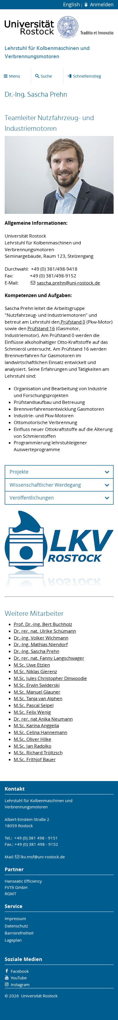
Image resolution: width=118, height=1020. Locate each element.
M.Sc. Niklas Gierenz (35, 672)
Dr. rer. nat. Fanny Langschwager (49, 658)
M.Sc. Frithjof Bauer (35, 759)
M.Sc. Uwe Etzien (32, 665)
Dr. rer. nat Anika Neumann (43, 719)
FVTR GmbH (16, 887)
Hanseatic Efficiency (23, 881)
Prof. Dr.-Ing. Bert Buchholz (43, 624)
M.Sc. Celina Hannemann (40, 732)
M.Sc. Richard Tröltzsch (38, 753)
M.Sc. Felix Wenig (32, 712)
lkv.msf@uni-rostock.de (43, 856)
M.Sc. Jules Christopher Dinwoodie (50, 678)
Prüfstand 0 (72, 322)
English (72, 4)
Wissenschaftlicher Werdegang (45, 485)
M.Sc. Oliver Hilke (32, 739)
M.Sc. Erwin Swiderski (37, 685)
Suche (46, 76)
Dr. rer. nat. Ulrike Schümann (45, 631)
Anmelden (101, 4)
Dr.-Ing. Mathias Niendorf (41, 644)
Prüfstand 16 (41, 329)
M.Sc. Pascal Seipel (34, 705)
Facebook (20, 971)
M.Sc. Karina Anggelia (36, 726)
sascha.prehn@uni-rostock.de (68, 283)
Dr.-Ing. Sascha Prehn (36, 651)
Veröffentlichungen (32, 498)
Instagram (20, 984)
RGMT (10, 893)
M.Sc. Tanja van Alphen (38, 699)
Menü (14, 76)
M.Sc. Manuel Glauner (37, 692)
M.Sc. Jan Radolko (32, 746)
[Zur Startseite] (59, 27)
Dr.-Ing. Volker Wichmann (41, 638)
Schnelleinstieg (87, 76)
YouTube (19, 977)
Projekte (19, 472)
